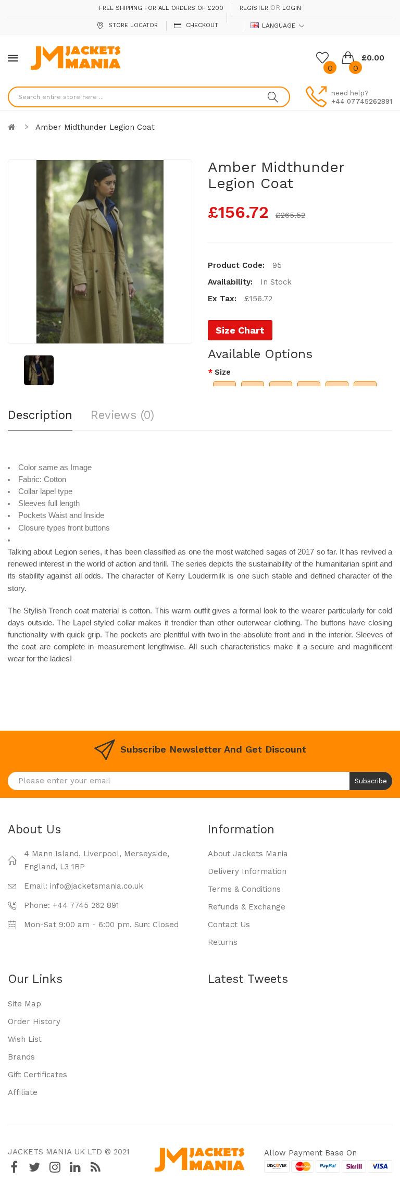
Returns (223, 942)
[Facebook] (14, 1167)
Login (291, 8)
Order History (34, 1021)
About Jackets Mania (248, 853)
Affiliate (23, 1092)
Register (254, 8)
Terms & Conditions (244, 889)
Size (223, 372)
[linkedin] (75, 1167)
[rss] (95, 1167)
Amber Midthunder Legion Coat (95, 127)
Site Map (24, 1003)
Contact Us (229, 924)
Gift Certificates (37, 1074)
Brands (21, 1057)
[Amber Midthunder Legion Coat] (38, 370)
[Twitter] (34, 1167)
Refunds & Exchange (246, 907)
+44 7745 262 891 (86, 905)
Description (40, 415)
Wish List (25, 1039)
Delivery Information (247, 871)
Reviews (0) (122, 415)
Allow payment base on (310, 1153)
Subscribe (371, 781)
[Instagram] (54, 1167)
